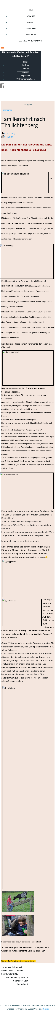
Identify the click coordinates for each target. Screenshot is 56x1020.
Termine (30, 22)
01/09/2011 (10, 137)
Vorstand (31, 29)
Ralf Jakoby (9, 133)
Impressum (31, 35)
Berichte (30, 16)
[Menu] (28, 48)
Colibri (46, 1009)
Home (30, 10)
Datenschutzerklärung (30, 41)
